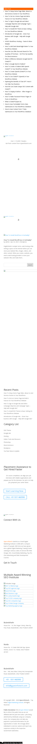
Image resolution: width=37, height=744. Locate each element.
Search (30, 265)
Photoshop (7, 442)
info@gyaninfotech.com (20, 197)
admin (7, 242)
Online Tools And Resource (12, 439)
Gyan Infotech (24, 710)
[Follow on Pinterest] (29, 148)
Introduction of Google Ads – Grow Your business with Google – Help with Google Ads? (17, 36)
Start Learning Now (14, 491)
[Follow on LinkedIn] (22, 148)
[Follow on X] (10, 148)
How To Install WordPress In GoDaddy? (18, 240)
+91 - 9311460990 (13, 679)
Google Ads (7, 433)
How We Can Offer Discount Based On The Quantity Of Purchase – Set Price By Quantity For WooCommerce (19, 53)
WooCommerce (8, 445)
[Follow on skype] (26, 148)
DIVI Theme (7, 430)
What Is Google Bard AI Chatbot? (15, 64)
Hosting (6, 436)
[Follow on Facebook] (7, 148)
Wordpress (23, 242)
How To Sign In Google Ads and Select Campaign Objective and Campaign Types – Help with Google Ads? (18, 23)
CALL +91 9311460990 (15, 497)
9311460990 (18, 123)
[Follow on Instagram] (14, 148)
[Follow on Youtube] (18, 148)
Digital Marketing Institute (16, 702)
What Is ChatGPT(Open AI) (13, 101)
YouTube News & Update (11, 451)
